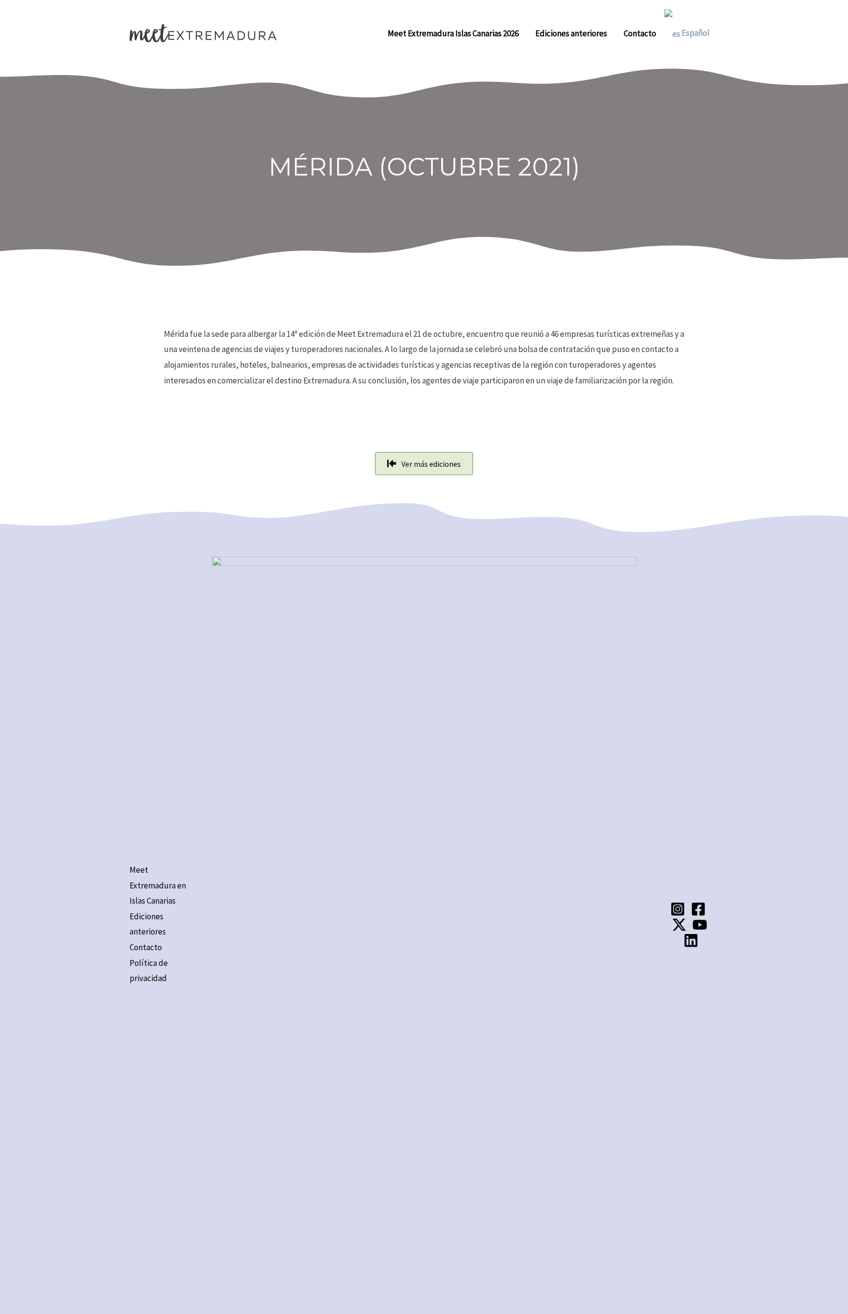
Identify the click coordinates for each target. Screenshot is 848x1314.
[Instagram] (677, 909)
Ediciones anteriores (571, 33)
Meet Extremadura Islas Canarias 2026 (453, 33)
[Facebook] (698, 909)
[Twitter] (679, 924)
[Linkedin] (691, 940)
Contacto (640, 33)
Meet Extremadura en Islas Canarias (158, 885)
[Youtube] (699, 924)
